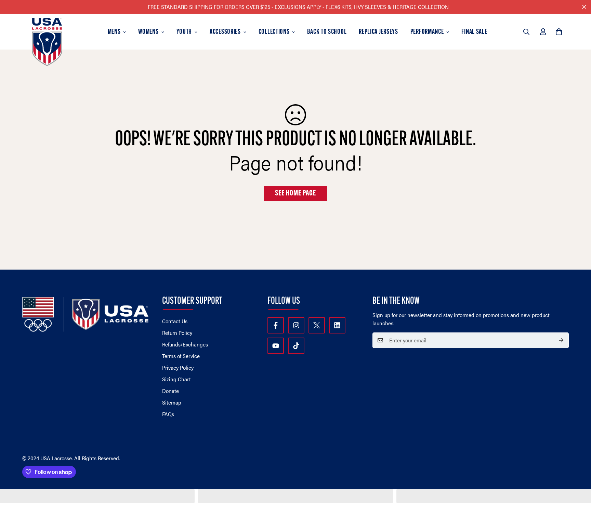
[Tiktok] (296, 346)
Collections (274, 32)
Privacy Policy (178, 367)
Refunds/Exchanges (185, 344)
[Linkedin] (337, 325)
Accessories (225, 32)
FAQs (168, 414)
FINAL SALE (474, 32)
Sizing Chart (176, 379)
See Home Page (295, 193)
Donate (170, 391)
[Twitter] (316, 325)
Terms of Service (181, 356)
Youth (184, 32)
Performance (427, 32)
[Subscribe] (561, 340)
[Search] (526, 31)
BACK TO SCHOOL (326, 32)
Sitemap (171, 402)
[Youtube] (275, 346)
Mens (114, 32)
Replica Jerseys (378, 32)
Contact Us (174, 321)
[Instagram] (296, 325)
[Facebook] (275, 325)
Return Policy (177, 333)
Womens (148, 32)
